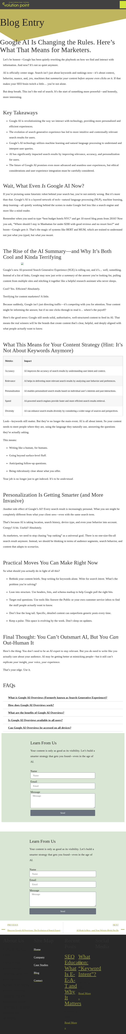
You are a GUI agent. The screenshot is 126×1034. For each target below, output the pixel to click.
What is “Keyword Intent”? (89, 965)
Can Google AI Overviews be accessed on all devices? (39, 727)
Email (33, 781)
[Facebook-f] (99, 956)
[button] (123, 4)
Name (33, 771)
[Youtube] (116, 956)
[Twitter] (107, 956)
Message (35, 792)
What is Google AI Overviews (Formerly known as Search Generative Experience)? (57, 697)
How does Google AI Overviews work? (31, 705)
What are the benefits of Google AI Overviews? (36, 712)
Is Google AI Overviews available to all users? (35, 720)
